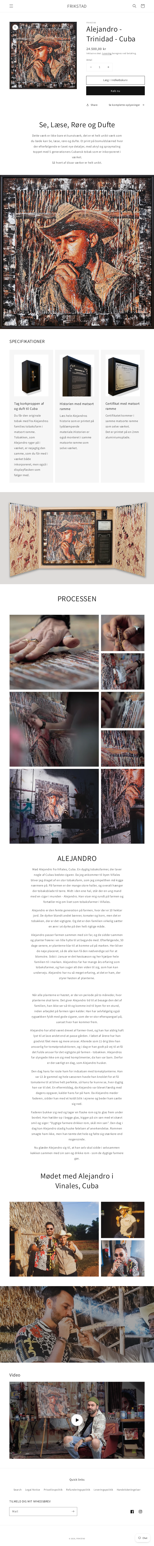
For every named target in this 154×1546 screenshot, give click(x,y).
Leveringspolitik (103, 1489)
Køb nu (115, 91)
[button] (11, 6)
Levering (107, 53)
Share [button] (94, 105)
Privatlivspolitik (53, 1489)
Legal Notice (32, 1489)
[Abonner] (73, 1511)
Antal (89, 59)
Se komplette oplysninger (124, 105)
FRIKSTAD (80, 1538)
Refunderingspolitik (78, 1489)
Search (18, 1489)
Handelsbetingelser (129, 1489)
